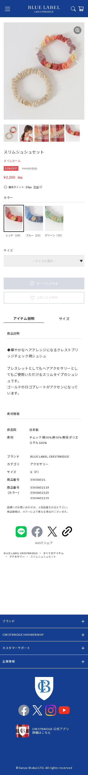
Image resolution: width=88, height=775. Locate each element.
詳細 (36, 187)
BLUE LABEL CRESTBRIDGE (21, 553)
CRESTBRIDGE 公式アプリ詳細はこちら (50, 730)
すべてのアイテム (53, 553)
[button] (77, 64)
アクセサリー (17, 556)
